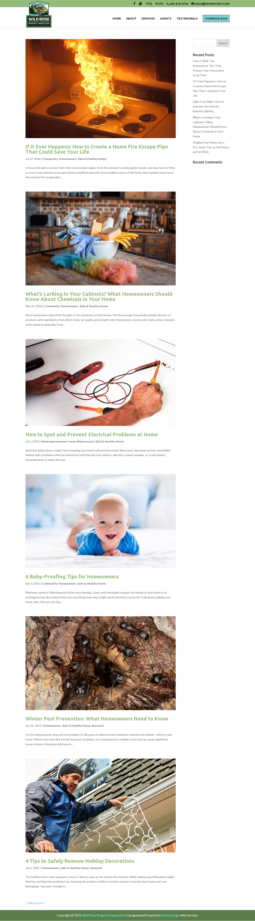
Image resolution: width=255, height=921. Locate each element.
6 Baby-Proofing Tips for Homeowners (72, 576)
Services (148, 18)
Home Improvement (54, 441)
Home (117, 18)
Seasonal (98, 725)
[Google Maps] (140, 4)
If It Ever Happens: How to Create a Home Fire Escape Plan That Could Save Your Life (97, 149)
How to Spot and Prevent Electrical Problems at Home (92, 434)
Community (50, 158)
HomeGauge (170, 915)
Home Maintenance (81, 441)
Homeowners (68, 158)
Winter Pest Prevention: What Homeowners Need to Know (97, 718)
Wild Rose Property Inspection (103, 915)
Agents (166, 18)
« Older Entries (35, 903)
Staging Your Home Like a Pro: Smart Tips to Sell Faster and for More (211, 147)
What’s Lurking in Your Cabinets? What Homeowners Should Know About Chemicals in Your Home (99, 296)
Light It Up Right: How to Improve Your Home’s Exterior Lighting (208, 106)
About (131, 18)
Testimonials (187, 18)
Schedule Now (216, 18)
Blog (160, 3)
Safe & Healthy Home (92, 158)
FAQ (149, 3)
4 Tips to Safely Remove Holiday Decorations (80, 861)
